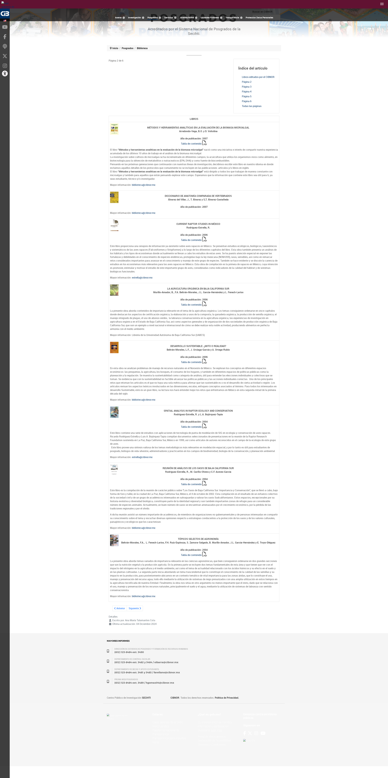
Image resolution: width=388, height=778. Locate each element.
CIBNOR (175, 697)
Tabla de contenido (191, 143)
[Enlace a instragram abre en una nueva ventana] (256, 733)
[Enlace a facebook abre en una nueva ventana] (244, 733)
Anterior (120, 608)
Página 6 (246, 101)
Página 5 (246, 96)
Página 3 (246, 86)
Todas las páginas (251, 106)
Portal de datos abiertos (212, 736)
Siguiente (134, 608)
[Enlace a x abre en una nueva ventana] (251, 733)
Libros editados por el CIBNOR (258, 77)
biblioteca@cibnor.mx (143, 185)
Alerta (155, 742)
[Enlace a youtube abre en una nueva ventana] (263, 733)
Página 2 (246, 81)
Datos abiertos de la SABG (167, 722)
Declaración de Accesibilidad (214, 740)
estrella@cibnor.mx (142, 277)
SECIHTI (146, 697)
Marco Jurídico (160, 726)
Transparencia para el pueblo (169, 738)
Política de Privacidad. (227, 697)
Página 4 (246, 91)
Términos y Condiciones (212, 744)
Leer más (216, 730)
